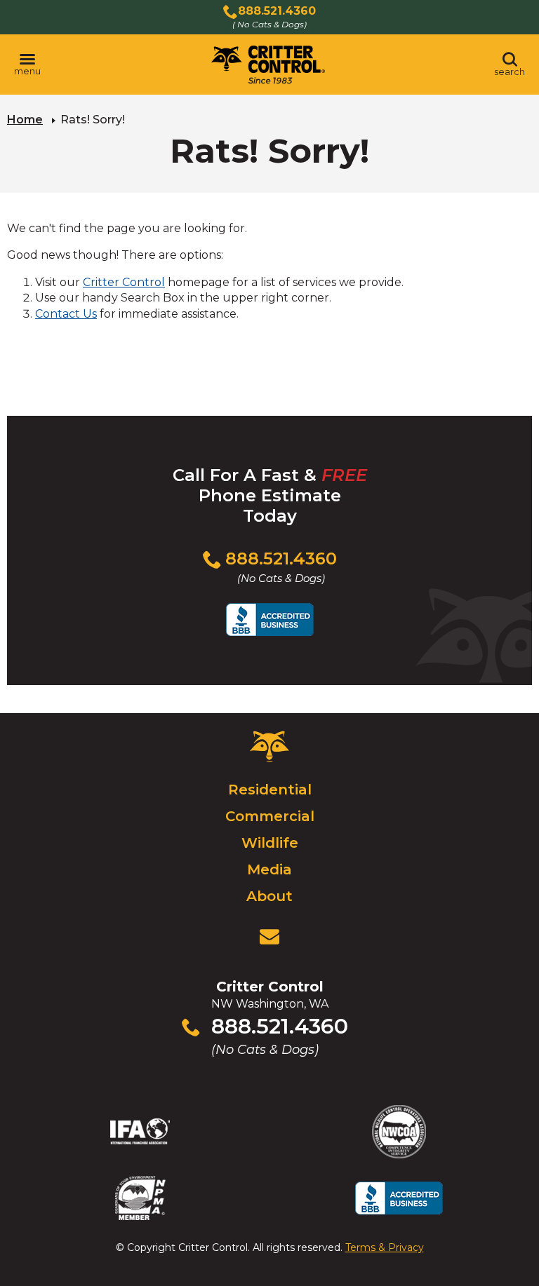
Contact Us (66, 313)
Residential (270, 789)
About (269, 896)
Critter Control (124, 282)
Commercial (269, 816)
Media (269, 869)
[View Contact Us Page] (269, 937)
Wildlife (269, 842)
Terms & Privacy (384, 1247)
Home (25, 119)
